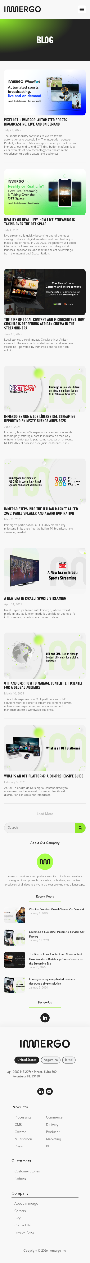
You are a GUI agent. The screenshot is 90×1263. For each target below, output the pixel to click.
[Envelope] (49, 1091)
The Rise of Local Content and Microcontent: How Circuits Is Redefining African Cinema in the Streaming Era (44, 324)
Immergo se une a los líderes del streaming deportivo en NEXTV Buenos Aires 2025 (39, 419)
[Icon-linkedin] (45, 1017)
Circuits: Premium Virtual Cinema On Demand (57, 909)
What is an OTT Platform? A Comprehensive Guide (43, 776)
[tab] (26, 1060)
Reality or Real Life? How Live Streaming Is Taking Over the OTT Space (39, 222)
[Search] (80, 828)
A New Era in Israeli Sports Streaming (35, 598)
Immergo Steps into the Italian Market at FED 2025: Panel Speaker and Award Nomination (41, 511)
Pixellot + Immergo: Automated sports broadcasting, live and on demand (35, 122)
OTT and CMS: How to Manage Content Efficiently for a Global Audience (43, 685)
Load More (45, 814)
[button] (82, 9)
